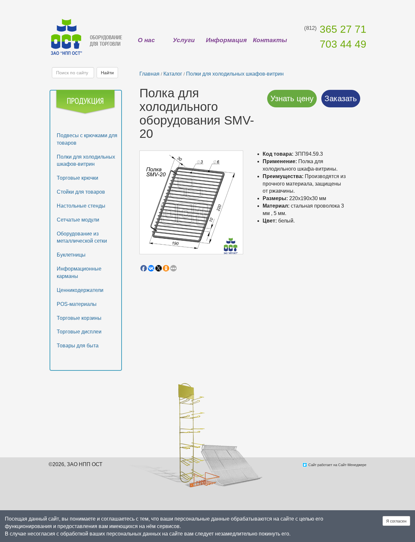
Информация (226, 40)
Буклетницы (71, 255)
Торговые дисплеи (79, 331)
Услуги (184, 40)
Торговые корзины (79, 318)
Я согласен (396, 521)
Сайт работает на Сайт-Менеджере (337, 465)
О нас (146, 40)
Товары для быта (78, 345)
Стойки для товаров (81, 192)
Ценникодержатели (80, 290)
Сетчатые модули (78, 220)
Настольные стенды (81, 206)
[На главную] (86, 36)
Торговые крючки (77, 178)
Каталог (172, 74)
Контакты (270, 40)
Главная (149, 74)
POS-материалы (77, 304)
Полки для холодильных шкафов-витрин (235, 74)
